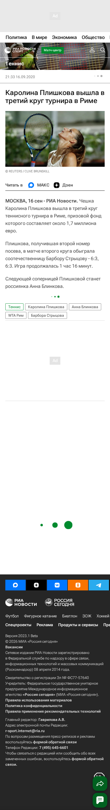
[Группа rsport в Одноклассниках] (78, 585)
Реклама (45, 624)
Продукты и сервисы (78, 624)
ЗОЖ (86, 616)
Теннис (14, 307)
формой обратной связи (55, 742)
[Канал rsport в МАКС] (15, 585)
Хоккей (103, 616)
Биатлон (69, 616)
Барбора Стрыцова (47, 315)
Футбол (12, 616)
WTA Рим (15, 315)
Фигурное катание (40, 616)
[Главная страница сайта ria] (6, 50)
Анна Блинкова (85, 307)
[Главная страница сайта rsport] (32, 50)
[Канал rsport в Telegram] (99, 585)
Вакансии (14, 647)
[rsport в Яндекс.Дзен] (36, 585)
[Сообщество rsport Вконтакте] (57, 585)
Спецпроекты (18, 624)
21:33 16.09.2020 (20, 77)
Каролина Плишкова (46, 307)
